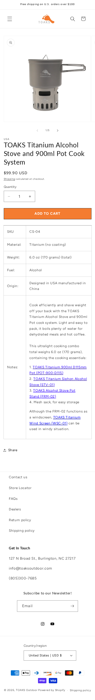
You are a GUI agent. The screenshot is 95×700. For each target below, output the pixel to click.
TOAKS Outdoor (26, 690)
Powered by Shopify (51, 690)
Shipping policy (22, 530)
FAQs (13, 499)
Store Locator (20, 488)
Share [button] (12, 450)
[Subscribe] (72, 606)
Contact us (18, 477)
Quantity (10, 187)
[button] (9, 18)
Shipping (9, 179)
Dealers (15, 509)
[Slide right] (58, 130)
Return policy (20, 520)
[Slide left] (37, 130)
